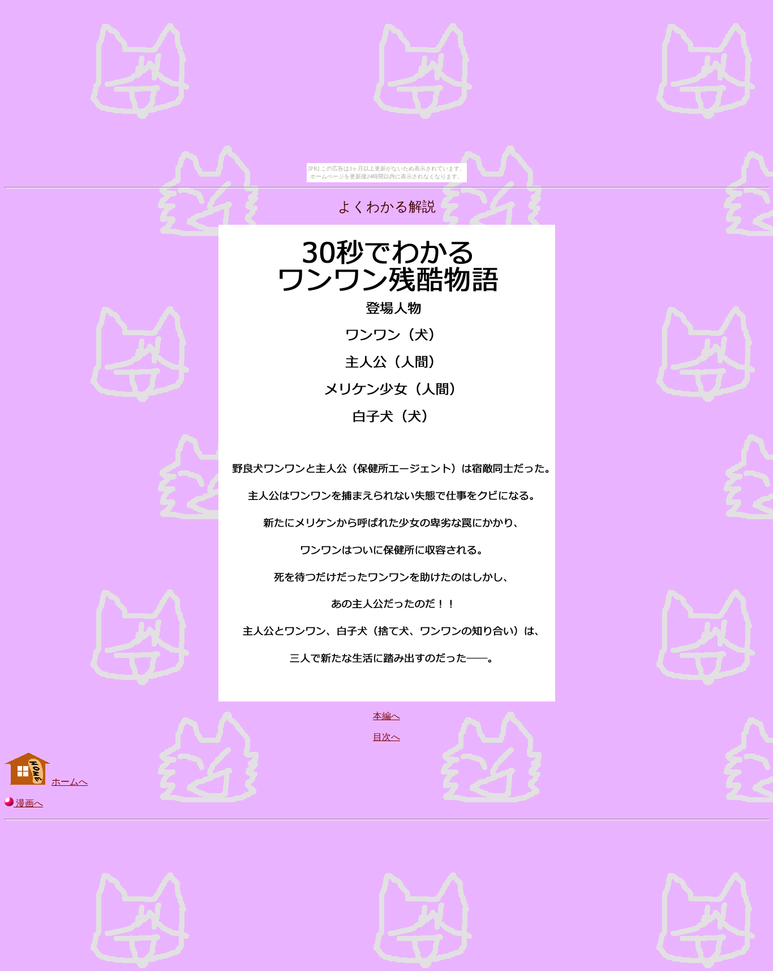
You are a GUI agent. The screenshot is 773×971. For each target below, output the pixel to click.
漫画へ (28, 803)
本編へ (386, 716)
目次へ (386, 737)
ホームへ (69, 781)
